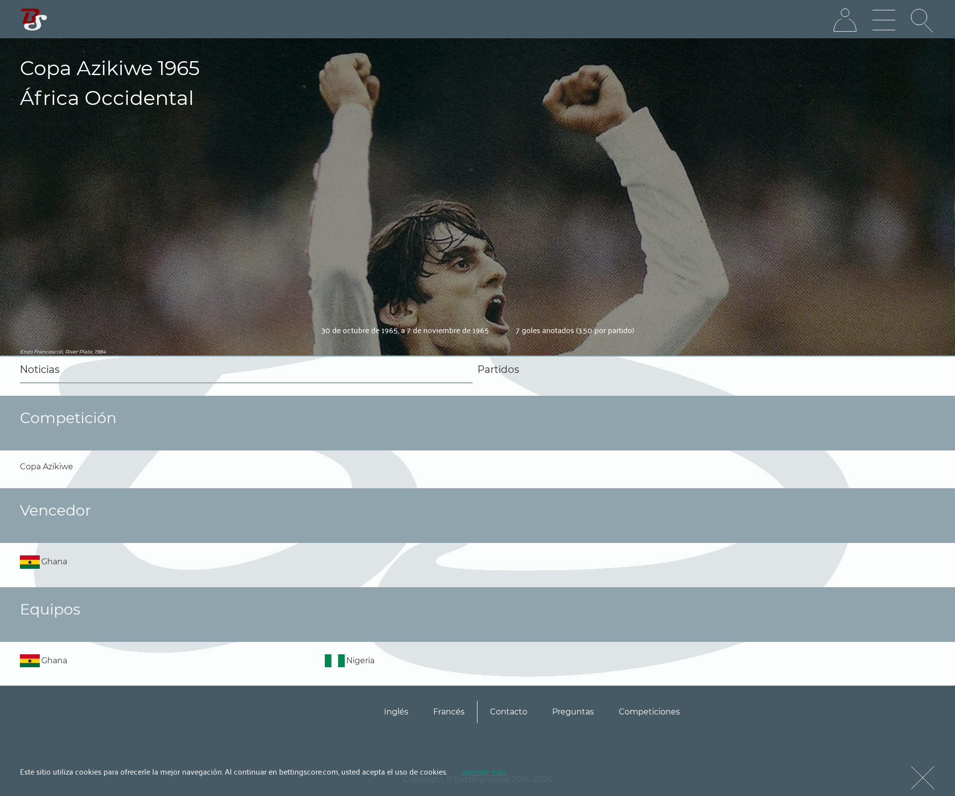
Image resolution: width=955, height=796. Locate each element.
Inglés (396, 711)
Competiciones (649, 711)
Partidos (498, 369)
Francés (449, 711)
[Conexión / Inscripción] (845, 20)
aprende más (484, 771)
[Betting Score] (34, 19)
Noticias (40, 369)
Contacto (508, 711)
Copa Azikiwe (46, 466)
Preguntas (573, 711)
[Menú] (883, 20)
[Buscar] (922, 20)
